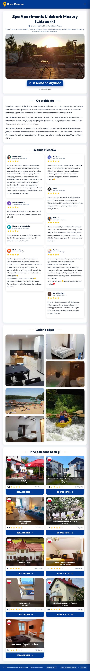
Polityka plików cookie (68, 668)
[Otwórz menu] (85, 4)
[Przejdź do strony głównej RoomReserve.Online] (13, 4)
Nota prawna (51, 668)
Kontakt (83, 668)
